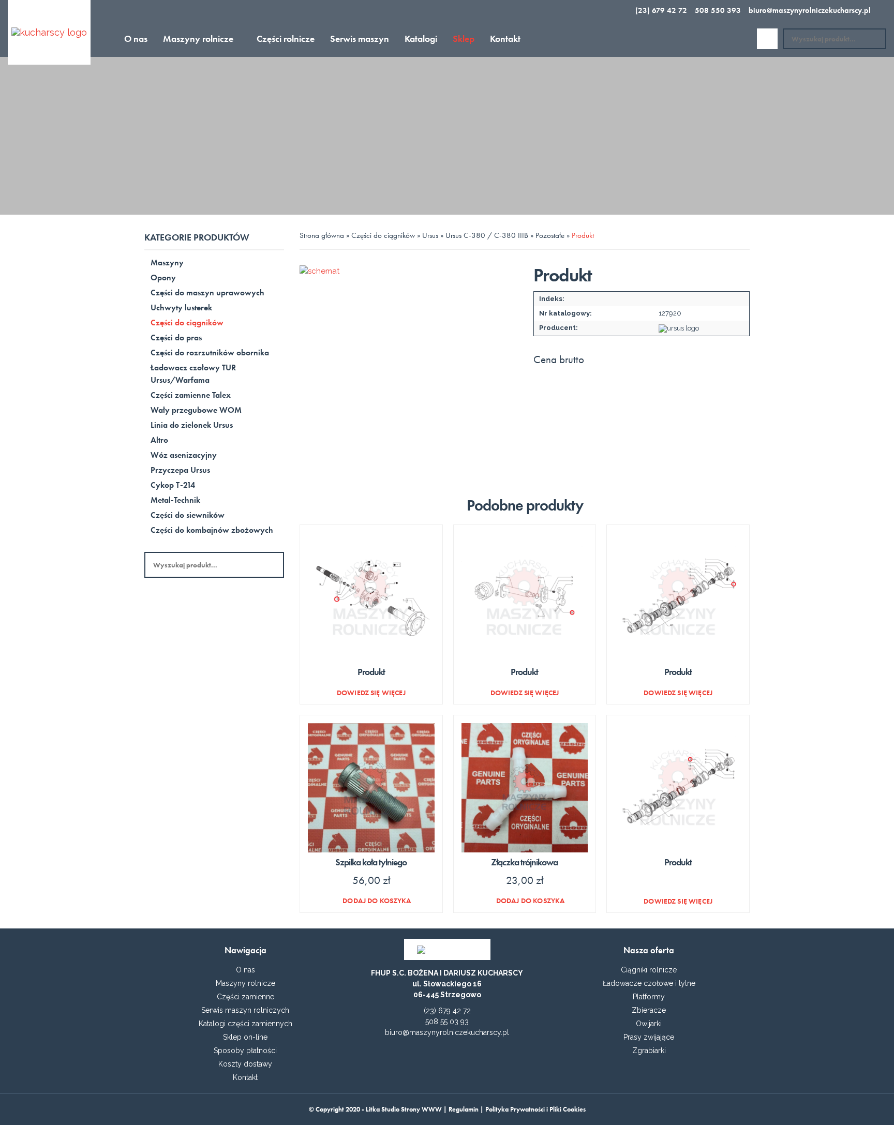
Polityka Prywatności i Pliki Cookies (535, 1109)
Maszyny (167, 262)
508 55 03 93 (447, 1021)
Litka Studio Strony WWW (404, 1109)
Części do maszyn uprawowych (207, 292)
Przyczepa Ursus (180, 469)
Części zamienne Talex (191, 394)
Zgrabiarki (649, 1050)
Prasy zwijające (648, 1037)
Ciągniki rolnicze (649, 970)
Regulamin (464, 1109)
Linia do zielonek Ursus (192, 424)
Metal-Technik (175, 499)
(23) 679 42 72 (661, 10)
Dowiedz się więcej (371, 692)
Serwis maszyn (359, 38)
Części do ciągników (187, 322)
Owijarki (649, 1023)
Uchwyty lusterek (181, 307)
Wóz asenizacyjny (184, 454)
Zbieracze (649, 1010)
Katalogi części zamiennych (245, 1023)
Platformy (649, 997)
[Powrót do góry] (447, 1104)
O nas (135, 38)
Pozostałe (549, 235)
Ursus (430, 235)
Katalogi (421, 38)
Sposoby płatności (245, 1050)
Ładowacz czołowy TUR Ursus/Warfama (193, 373)
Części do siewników (188, 514)
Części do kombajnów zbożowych (212, 529)
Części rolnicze (286, 38)
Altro (159, 439)
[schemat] (408, 373)
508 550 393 (718, 10)
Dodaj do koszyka (376, 900)
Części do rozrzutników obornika (210, 352)
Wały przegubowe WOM (196, 409)
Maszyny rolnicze (198, 38)
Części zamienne (245, 997)
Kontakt (505, 38)
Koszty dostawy (245, 1064)
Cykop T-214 (173, 484)
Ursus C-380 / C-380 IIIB (486, 235)
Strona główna (322, 235)
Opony (163, 277)
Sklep (463, 38)
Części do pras (176, 337)
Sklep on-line (245, 1037)
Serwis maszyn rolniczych (245, 1010)
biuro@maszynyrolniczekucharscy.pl (810, 10)
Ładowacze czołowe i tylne (649, 983)
